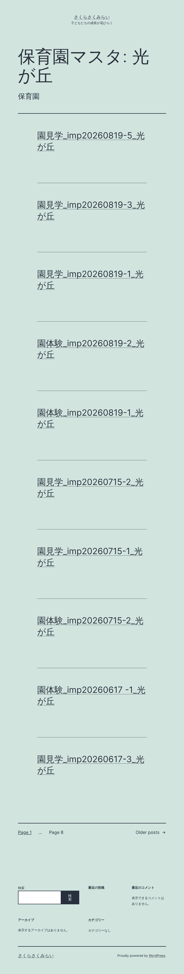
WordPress (157, 955)
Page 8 (56, 832)
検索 (21, 888)
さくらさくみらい (92, 17)
